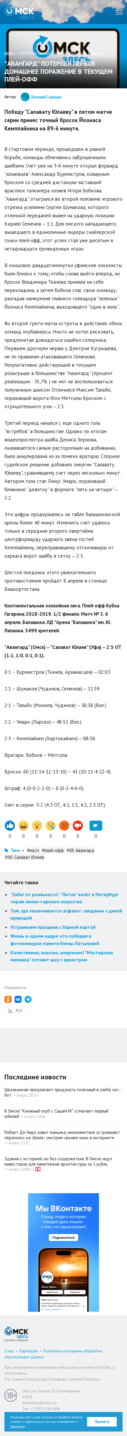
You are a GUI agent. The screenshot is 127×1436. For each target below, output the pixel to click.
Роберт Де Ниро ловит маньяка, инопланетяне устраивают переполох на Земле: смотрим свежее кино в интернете (62, 1134)
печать (97, 53)
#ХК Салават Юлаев (24, 857)
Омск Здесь (19, 12)
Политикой (17, 1426)
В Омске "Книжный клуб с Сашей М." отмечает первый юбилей (56, 1113)
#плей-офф (53, 850)
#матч (33, 850)
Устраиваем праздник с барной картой (52, 927)
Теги (15, 850)
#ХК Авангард (80, 850)
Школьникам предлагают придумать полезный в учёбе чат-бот (62, 1092)
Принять (102, 1421)
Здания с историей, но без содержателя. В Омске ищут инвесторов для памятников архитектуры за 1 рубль (58, 1161)
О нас (9, 1351)
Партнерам (28, 1351)
